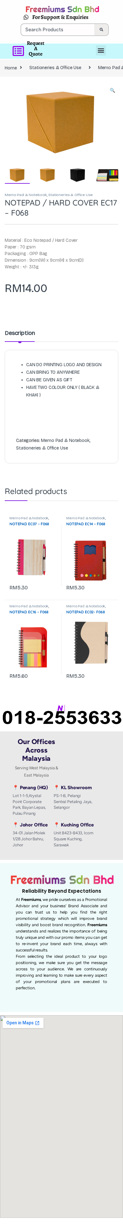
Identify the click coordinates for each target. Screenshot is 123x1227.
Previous (23, 121)
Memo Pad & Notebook (26, 195)
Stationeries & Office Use (55, 67)
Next (104, 121)
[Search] (101, 29)
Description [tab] (20, 333)
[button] (112, 90)
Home (11, 67)
